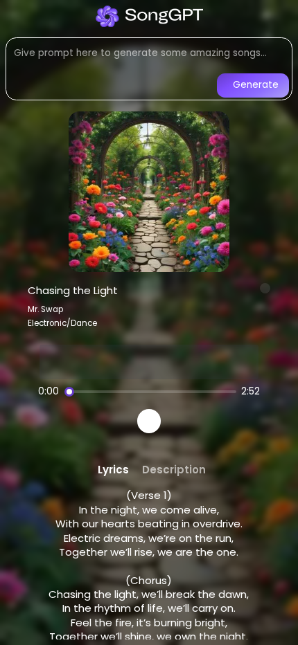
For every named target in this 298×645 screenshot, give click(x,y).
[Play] (149, 421)
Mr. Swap (45, 309)
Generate (256, 84)
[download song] (265, 288)
